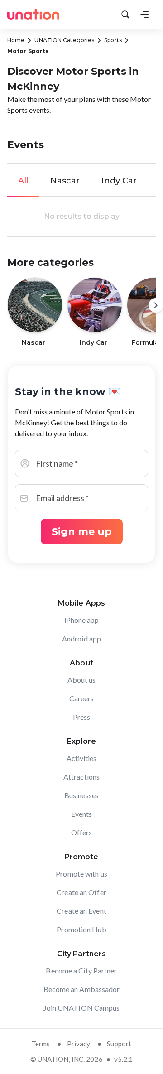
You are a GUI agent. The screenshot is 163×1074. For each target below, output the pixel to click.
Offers (81, 832)
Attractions (81, 776)
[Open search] (125, 14)
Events (81, 813)
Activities (82, 758)
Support (119, 1044)
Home (15, 40)
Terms (41, 1044)
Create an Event (81, 910)
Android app (81, 638)
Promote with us (81, 873)
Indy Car (119, 181)
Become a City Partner (81, 970)
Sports (113, 40)
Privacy (79, 1044)
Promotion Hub (81, 929)
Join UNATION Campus (81, 1007)
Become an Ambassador (81, 989)
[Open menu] (144, 14)
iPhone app (81, 620)
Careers (81, 698)
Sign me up (82, 531)
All (23, 181)
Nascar (65, 181)
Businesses (81, 795)
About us (81, 679)
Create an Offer (81, 892)
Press (82, 717)
